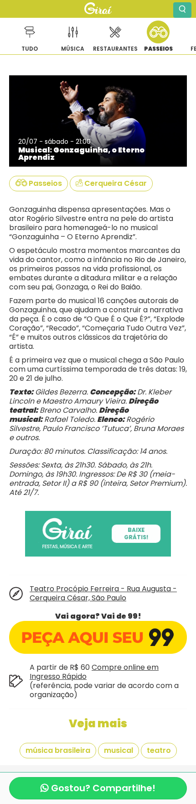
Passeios (44, 183)
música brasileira (58, 750)
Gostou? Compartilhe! (102, 788)
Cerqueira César (115, 183)
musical (118, 750)
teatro (159, 750)
